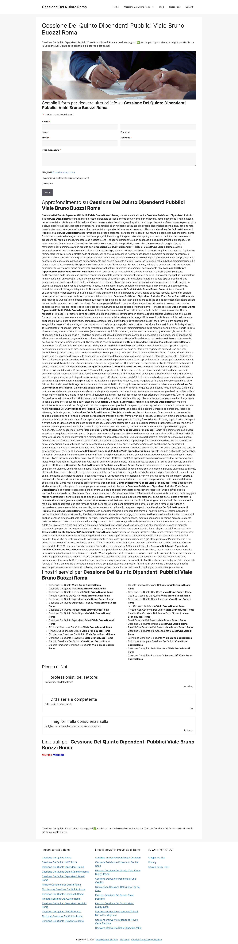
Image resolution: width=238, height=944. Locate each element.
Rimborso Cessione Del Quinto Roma (62, 916)
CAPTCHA (47, 183)
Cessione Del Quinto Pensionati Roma (63, 894)
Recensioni (174, 7)
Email (45, 137)
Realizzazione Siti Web (107, 939)
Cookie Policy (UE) (158, 867)
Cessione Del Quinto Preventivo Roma (63, 921)
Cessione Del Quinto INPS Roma (59, 862)
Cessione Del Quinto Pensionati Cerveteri (118, 857)
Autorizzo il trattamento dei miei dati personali (66, 178)
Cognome (125, 132)
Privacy (152, 862)
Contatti (189, 7)
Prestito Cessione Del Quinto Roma (61, 898)
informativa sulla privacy (63, 172)
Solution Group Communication (146, 939)
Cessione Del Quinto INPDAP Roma (61, 911)
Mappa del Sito (156, 857)
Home (116, 7)
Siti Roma (124, 939)
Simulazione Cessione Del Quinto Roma (63, 889)
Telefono (126, 137)
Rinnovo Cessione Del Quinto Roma (61, 884)
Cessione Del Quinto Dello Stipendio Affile (118, 928)
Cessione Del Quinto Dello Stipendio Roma (65, 871)
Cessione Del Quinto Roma (64, 7)
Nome (45, 132)
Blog (161, 7)
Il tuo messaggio (51, 150)
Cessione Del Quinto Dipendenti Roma (63, 867)
